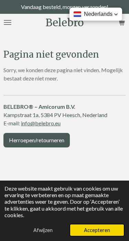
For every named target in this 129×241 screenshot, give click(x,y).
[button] (96, 14)
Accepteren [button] (97, 230)
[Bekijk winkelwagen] (121, 22)
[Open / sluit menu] (7, 22)
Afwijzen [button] (43, 230)
